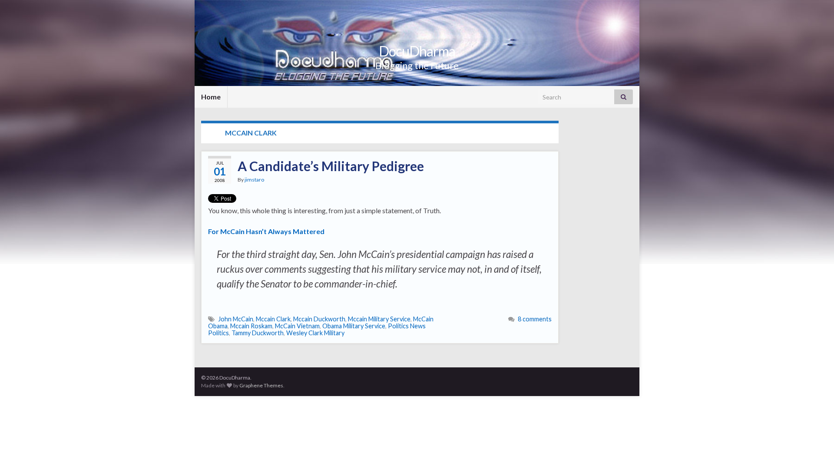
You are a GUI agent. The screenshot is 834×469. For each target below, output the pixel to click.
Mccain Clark (273, 319)
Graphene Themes (261, 385)
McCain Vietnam (297, 326)
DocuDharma (417, 51)
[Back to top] (814, 449)
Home (211, 96)
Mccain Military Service (379, 319)
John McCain (235, 319)
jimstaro (254, 179)
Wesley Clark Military (315, 333)
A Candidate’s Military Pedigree (331, 166)
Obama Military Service (353, 326)
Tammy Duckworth (258, 333)
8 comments (535, 319)
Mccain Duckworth (319, 319)
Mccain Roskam (251, 326)
